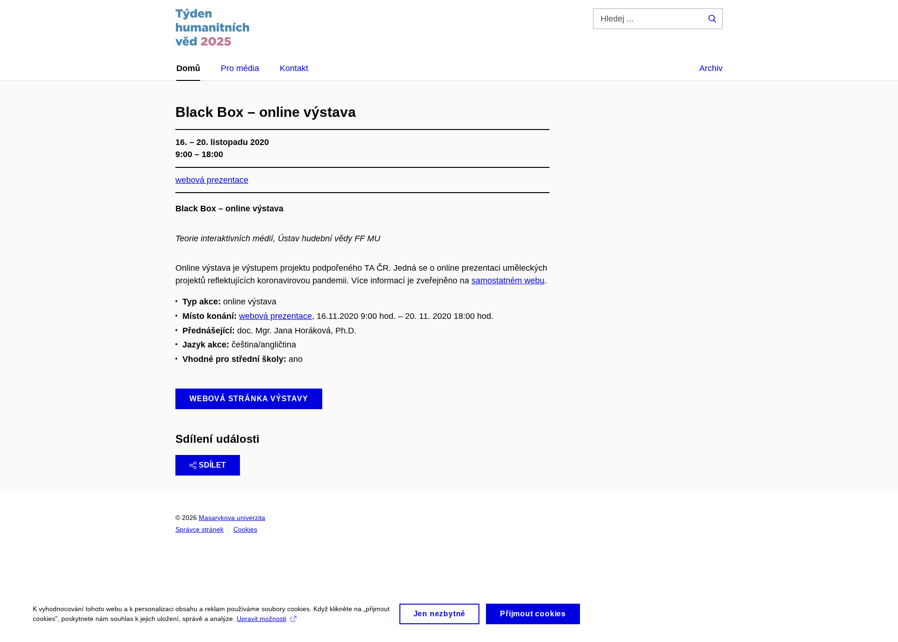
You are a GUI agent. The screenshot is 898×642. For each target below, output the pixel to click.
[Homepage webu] (212, 27)
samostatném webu (507, 280)
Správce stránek (199, 529)
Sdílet (212, 465)
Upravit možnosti (261, 618)
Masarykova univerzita (232, 517)
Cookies (245, 529)
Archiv (711, 68)
